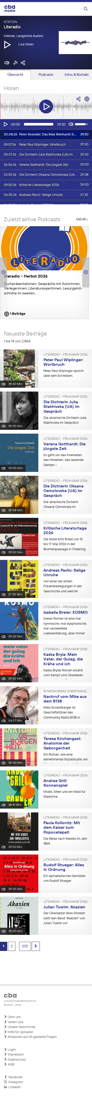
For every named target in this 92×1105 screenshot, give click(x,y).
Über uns (14, 1017)
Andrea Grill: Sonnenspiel (55, 783)
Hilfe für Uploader (20, 1032)
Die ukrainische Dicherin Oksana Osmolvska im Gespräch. (60, 507)
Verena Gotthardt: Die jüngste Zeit (64, 446)
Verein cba (15, 1022)
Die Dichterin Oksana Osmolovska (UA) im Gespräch (63, 491)
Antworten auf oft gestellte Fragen (32, 1037)
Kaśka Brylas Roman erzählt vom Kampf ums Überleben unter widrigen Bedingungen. (64, 675)
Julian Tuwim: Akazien (64, 907)
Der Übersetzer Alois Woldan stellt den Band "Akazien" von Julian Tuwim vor (64, 918)
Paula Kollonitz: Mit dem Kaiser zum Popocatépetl (61, 828)
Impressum (15, 1054)
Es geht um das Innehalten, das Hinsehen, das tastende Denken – (63, 460)
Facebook (14, 1077)
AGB (10, 1064)
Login (11, 1049)
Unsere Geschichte (21, 1027)
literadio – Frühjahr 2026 (65, 354)
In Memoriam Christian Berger (65, 691)
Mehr (81, 219)
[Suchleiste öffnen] (85, 9)
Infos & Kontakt (77, 75)
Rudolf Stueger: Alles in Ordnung (63, 867)
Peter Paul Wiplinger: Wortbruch (63, 362)
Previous (2, 272)
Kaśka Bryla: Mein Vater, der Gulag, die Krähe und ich (63, 659)
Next (85, 272)
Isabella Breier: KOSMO (65, 613)
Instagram (15, 1082)
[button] (7, 44)
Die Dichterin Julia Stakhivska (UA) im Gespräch (61, 407)
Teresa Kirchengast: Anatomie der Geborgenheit (62, 743)
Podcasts (46, 75)
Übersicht (15, 75)
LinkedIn (14, 1087)
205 (25, 946)
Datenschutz (16, 1059)
